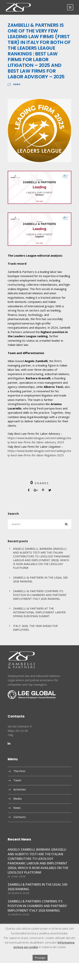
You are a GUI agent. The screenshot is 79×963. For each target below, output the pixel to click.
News (17, 84)
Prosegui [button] (40, 957)
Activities (19, 789)
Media (17, 798)
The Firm (19, 771)
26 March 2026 (19, 893)
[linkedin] (9, 743)
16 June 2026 (17, 876)
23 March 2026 (19, 914)
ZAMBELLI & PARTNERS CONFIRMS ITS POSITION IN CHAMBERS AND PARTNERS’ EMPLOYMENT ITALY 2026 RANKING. (40, 595)
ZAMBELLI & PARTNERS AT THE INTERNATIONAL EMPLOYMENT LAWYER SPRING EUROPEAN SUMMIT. (39, 612)
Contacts (19, 817)
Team (17, 780)
